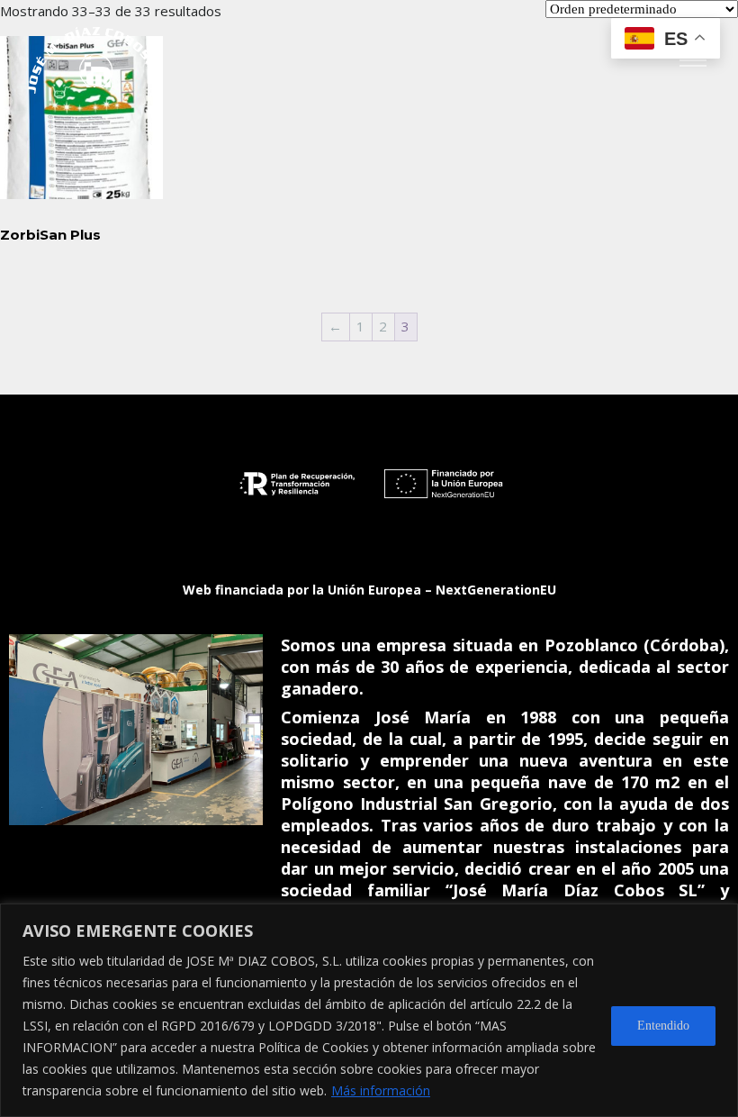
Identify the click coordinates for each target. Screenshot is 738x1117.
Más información (380, 1090)
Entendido (663, 1025)
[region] (369, 1010)
